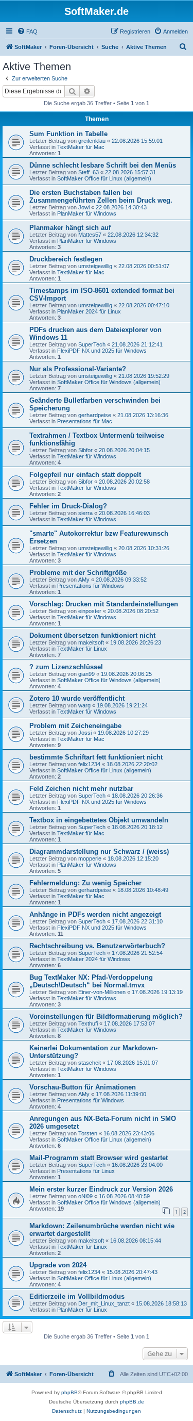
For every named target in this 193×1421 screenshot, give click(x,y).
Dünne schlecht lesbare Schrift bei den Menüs (102, 165)
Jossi (85, 733)
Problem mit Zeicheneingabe (75, 726)
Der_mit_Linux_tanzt (104, 1303)
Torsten (87, 1133)
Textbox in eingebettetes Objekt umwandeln (98, 820)
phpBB (69, 1392)
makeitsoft (91, 642)
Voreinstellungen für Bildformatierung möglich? (106, 1016)
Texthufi (88, 1023)
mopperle (89, 858)
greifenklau (92, 141)
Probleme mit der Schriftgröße (78, 572)
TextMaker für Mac (80, 147)
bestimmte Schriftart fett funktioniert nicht (96, 757)
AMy (84, 579)
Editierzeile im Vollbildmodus (77, 1296)
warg (84, 705)
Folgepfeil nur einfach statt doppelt (85, 474)
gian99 (86, 674)
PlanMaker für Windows (86, 213)
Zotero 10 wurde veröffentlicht (77, 698)
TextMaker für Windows (86, 456)
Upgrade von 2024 (57, 1265)
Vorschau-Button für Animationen (82, 1087)
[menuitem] (27, 31)
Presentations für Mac (84, 421)
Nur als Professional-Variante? (77, 369)
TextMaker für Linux (82, 649)
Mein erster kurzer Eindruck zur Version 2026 (101, 1189)
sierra (85, 513)
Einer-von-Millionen (102, 992)
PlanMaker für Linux (82, 1310)
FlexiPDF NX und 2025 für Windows (102, 351)
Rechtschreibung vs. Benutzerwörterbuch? (97, 946)
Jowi (84, 207)
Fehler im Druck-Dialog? (68, 506)
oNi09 (85, 1196)
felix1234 (89, 764)
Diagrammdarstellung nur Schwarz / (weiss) (99, 851)
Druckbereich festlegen (65, 259)
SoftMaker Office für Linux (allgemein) (104, 178)
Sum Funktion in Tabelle (68, 134)
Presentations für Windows (90, 586)
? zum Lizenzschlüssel (66, 667)
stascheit (89, 1063)
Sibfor (85, 450)
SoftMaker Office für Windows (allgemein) (109, 382)
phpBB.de (132, 1402)
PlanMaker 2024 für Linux (89, 311)
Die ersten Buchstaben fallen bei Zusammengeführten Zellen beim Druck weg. (100, 196)
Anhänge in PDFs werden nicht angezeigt (95, 914)
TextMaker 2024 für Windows (93, 959)
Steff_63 (88, 172)
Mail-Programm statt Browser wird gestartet (98, 1158)
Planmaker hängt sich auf (70, 228)
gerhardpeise (94, 415)
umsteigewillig (95, 266)
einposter (89, 611)
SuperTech (92, 344)
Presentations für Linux (86, 1171)
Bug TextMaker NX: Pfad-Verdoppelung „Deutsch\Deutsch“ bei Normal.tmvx (91, 981)
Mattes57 (89, 235)
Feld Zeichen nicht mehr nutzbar (81, 788)
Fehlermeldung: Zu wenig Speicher (85, 883)
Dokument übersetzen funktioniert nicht (92, 635)
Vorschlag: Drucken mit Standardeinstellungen (103, 604)
